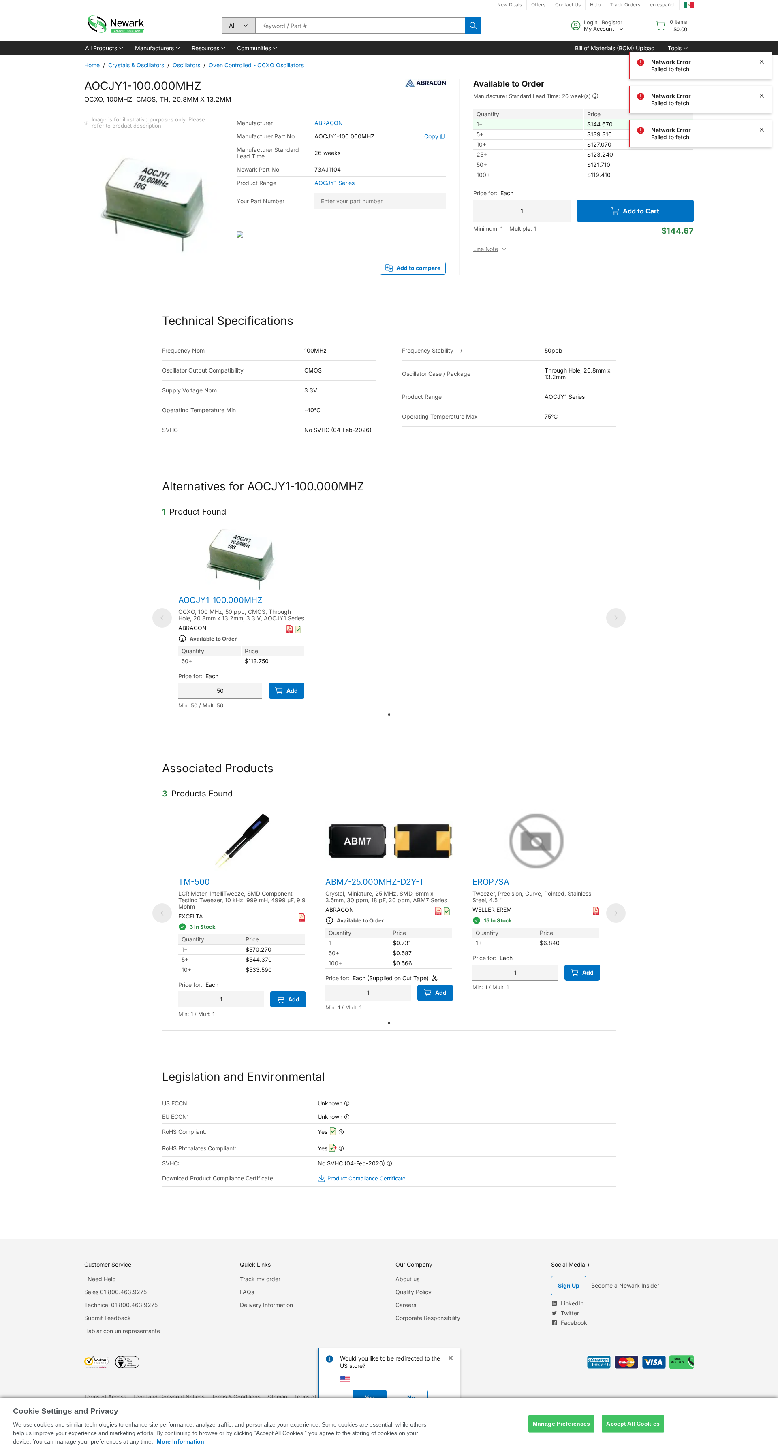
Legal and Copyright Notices (169, 1396)
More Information (180, 1441)
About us (407, 1278)
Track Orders (625, 5)
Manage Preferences (561, 1423)
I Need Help (100, 1278)
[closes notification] (762, 27)
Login (591, 22)
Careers (405, 1304)
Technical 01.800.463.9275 (121, 1304)
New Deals (509, 5)
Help (595, 5)
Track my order (260, 1278)
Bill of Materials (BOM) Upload (615, 48)
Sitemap (277, 1396)
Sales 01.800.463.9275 (115, 1291)
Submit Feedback (107, 1317)
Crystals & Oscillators (136, 65)
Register (612, 22)
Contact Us (568, 5)
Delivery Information (266, 1304)
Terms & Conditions (236, 1396)
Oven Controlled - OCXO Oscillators (256, 65)
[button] (103, 48)
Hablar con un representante (122, 1330)
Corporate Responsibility (427, 1317)
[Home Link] (115, 25)
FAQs (247, 1291)
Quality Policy (413, 1291)
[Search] (473, 25)
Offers (538, 5)
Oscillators (186, 65)
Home (92, 65)
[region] (389, 1424)
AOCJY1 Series (334, 183)
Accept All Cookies (633, 1423)
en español (662, 5)
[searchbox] (360, 25)
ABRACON (328, 123)
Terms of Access (105, 1396)
